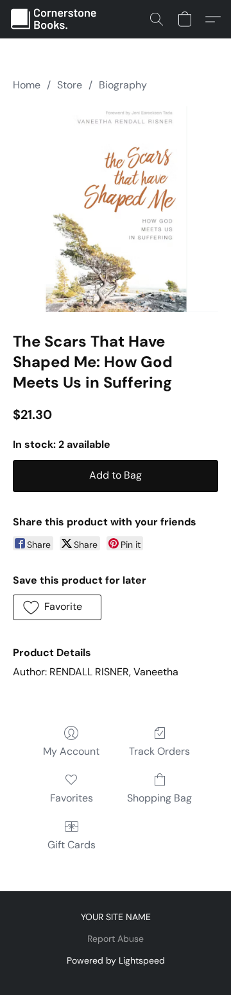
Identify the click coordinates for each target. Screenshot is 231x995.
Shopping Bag (159, 798)
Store (69, 85)
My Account (71, 751)
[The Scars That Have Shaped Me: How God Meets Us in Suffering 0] (115, 209)
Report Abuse (115, 938)
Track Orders (159, 751)
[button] (56, 19)
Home (26, 85)
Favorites (71, 798)
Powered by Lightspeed (116, 960)
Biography (123, 85)
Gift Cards (71, 844)
